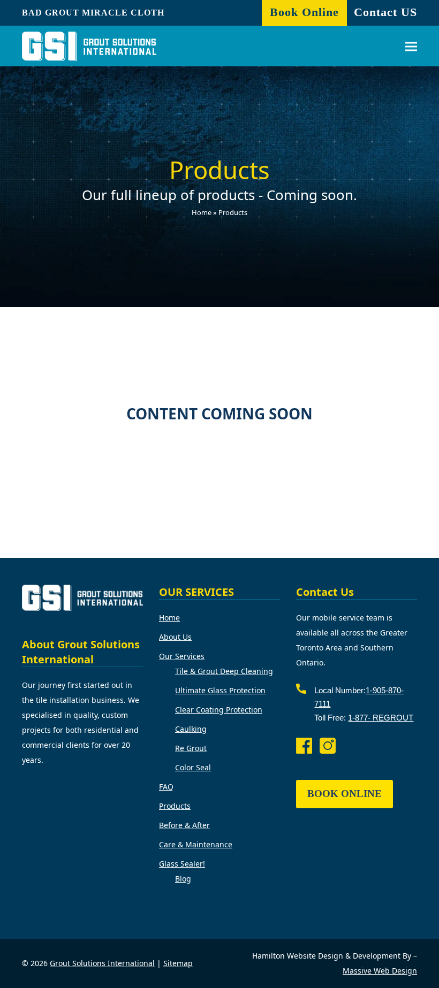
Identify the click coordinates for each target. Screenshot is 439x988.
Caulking (191, 729)
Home (201, 212)
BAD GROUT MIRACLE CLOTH (93, 12)
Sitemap (178, 963)
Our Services (182, 656)
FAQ (166, 787)
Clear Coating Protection (218, 709)
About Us (175, 637)
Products (175, 806)
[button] (411, 46)
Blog (183, 879)
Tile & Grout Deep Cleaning (224, 671)
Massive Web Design (380, 971)
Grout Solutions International (102, 963)
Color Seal (193, 767)
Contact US (385, 12)
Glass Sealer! (182, 864)
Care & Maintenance (195, 844)
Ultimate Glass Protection (220, 690)
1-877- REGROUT (380, 717)
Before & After (184, 825)
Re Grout (191, 748)
